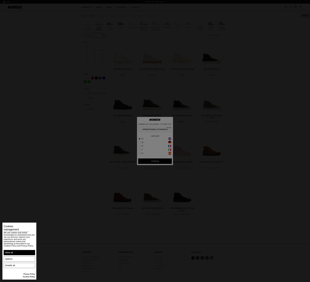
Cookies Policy (29, 277)
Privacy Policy (29, 274)
